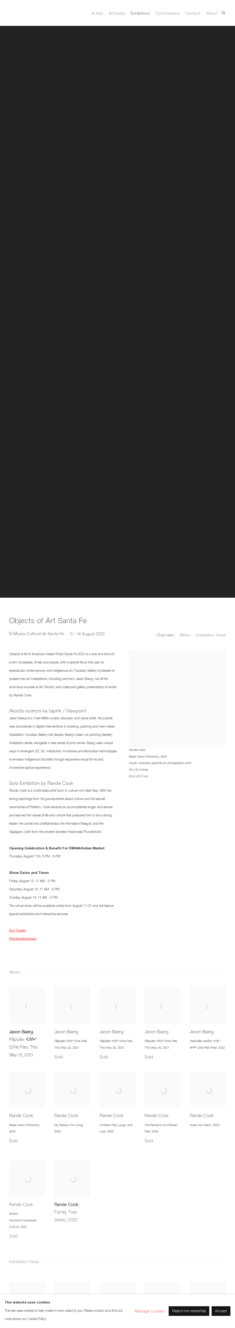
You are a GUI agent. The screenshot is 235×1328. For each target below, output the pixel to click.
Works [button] (184, 634)
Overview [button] (165, 634)
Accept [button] (221, 1311)
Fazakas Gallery (27, 12)
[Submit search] (224, 11)
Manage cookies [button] (150, 1310)
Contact (192, 13)
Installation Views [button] (211, 634)
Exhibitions (140, 13)
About (211, 13)
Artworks (117, 13)
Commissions (168, 13)
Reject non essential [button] (189, 1311)
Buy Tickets (17, 930)
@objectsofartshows (22, 939)
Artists (97, 13)
